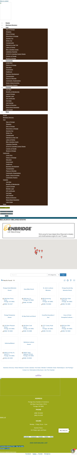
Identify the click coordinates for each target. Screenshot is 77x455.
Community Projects (11, 85)
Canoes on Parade (11, 56)
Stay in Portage (10, 29)
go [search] (63, 274)
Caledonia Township (11, 52)
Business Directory (11, 25)
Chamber (8, 87)
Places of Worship (11, 78)
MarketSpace (61, 367)
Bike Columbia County (12, 49)
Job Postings (9, 103)
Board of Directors (11, 105)
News (7, 112)
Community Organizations (13, 81)
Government (9, 69)
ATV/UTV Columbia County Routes (16, 54)
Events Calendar (29, 367)
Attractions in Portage (12, 36)
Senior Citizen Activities (12, 83)
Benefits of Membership (12, 92)
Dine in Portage (10, 34)
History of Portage (11, 65)
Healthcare (9, 72)
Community (9, 60)
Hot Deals (9, 101)
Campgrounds (10, 43)
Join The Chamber (49, 370)
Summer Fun (9, 38)
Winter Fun (9, 40)
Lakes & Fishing (10, 47)
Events (8, 23)
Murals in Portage (11, 58)
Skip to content (4, 1)
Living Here (9, 63)
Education (9, 67)
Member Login (10, 96)
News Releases (19, 367)
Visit (7, 27)
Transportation (10, 76)
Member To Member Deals (48, 367)
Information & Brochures (36, 370)
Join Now (8, 89)
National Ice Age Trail (12, 45)
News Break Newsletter (12, 107)
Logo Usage (9, 109)
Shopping (8, 32)
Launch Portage (10, 94)
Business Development (12, 74)
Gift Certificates (10, 98)
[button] (36, 253)
